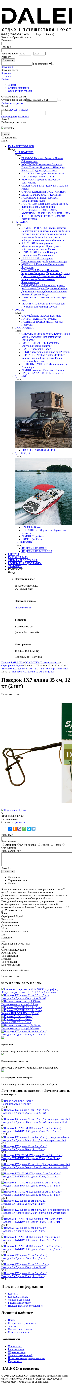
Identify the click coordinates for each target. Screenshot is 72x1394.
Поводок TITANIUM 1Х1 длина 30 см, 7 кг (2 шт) (29, 1240)
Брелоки (38, 215)
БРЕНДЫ (13, 554)
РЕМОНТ (27, 536)
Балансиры (27, 237)
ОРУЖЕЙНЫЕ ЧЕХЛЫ (35, 315)
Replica (25, 358)
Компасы (52, 197)
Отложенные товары (20, 90)
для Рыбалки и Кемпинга (46, 194)
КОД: (4, 816)
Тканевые (55, 315)
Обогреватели (29, 161)
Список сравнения (18, 87)
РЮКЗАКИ (28, 179)
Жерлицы (55, 231)
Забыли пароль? (19, 109)
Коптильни (44, 164)
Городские (41, 179)
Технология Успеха (50, 297)
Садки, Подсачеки (47, 288)
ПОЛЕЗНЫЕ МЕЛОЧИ (34, 364)
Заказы (12, 84)
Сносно (45, 844)
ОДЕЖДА (27, 333)
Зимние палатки (56, 228)
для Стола (52, 203)
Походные (41, 173)
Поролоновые (29, 255)
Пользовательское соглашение (25, 1305)
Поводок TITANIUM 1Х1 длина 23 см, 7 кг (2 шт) (29, 1131)
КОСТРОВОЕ (29, 164)
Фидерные (27, 267)
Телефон (6, 46)
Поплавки (52, 270)
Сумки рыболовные (55, 291)
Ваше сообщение (11, 850)
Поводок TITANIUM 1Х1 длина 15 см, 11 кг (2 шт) (30, 1194)
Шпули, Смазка (47, 249)
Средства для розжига (44, 170)
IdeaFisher (59, 355)
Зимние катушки (56, 234)
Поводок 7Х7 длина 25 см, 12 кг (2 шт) (23, 1267)
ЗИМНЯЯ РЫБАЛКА (34, 228)
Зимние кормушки (42, 240)
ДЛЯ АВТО (21, 376)
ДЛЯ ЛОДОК (22, 453)
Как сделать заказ (18, 1296)
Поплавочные (56, 264)
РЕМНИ (26, 370)
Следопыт (27, 361)
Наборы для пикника (43, 206)
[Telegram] (33, 829)
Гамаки (40, 185)
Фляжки (26, 206)
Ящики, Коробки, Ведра (35, 294)
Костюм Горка (61, 333)
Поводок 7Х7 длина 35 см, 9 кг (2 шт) (23, 1258)
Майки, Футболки (31, 336)
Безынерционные (45, 243)
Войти (5, 103)
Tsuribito (34, 358)
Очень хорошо (28, 844)
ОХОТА (19, 309)
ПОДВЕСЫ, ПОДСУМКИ (36, 321)
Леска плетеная (46, 279)
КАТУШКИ (28, 243)
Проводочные (53, 246)
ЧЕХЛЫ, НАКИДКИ (33, 450)
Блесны (41, 252)
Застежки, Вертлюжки (47, 273)
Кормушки (27, 273)
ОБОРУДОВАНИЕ (32, 285)
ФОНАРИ (27, 215)
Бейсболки (27, 345)
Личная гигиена (57, 364)
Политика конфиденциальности (26, 1358)
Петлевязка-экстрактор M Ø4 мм (20, 1028)
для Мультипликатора (54, 261)
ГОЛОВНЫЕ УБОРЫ (33, 342)
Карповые (41, 264)
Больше (59, 240)
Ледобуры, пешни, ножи (35, 231)
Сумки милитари (56, 191)
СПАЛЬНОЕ (28, 185)
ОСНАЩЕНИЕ (30, 530)
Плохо (57, 844)
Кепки (38, 345)
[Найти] (53, 64)
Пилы (58, 212)
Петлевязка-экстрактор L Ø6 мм (19, 1004)
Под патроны (49, 318)
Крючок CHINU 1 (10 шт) (16, 1022)
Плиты (58, 158)
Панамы (47, 345)
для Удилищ (40, 306)
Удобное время (9, 53)
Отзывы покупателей (20, 1355)
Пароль (5, 109)
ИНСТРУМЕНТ (30, 209)
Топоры (40, 212)
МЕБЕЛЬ (26, 194)
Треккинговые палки (33, 200)
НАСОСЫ (27, 527)
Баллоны (38, 158)
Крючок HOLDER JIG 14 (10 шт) (20, 1013)
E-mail (4, 106)
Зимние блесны (43, 237)
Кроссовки (36, 348)
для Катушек (52, 303)
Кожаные (36, 370)
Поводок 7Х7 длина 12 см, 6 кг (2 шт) (23, 1230)
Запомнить (11, 137)
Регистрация (16, 103)
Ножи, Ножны (48, 209)
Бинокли (42, 197)
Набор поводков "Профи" (16, 1103)
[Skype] (29, 829)
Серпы (66, 212)
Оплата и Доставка (19, 1299)
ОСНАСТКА (29, 270)
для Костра (39, 203)
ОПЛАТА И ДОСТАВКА (23, 560)
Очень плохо (8, 847)
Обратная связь (16, 1352)
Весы (46, 285)
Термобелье (28, 339)
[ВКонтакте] (10, 829)
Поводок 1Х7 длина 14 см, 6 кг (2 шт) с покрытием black (33, 1140)
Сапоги (47, 348)
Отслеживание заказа (13, 99)
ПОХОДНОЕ (29, 197)
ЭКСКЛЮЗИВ (23, 542)
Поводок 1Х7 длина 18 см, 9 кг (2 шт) (23, 1034)
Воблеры (51, 252)
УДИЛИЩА (28, 264)
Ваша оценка (8, 841)
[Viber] (19, 829)
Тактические (28, 182)
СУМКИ (26, 191)
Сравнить (19, 822)
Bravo (37, 527)
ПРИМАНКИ (29, 252)
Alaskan (40, 355)
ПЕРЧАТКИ (28, 355)
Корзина (6, 73)
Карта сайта (15, 1361)
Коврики (50, 185)
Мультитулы (28, 212)
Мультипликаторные (33, 246)
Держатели (46, 530)
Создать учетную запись (15, 116)
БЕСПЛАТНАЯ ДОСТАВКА (25, 563)
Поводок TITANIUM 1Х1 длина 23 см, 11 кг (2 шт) (30, 1249)
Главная (5, 662)
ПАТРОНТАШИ (31, 318)
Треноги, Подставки (40, 167)
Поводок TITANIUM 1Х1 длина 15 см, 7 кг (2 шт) (29, 1176)
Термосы (63, 203)
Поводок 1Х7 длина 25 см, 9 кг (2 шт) (23, 1203)
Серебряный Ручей (51, 358)
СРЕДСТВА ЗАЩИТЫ (34, 373)
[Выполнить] (59, 100)
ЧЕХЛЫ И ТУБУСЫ (33, 303)
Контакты (13, 1293)
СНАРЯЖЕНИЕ (24, 152)
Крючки (41, 270)
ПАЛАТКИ (28, 173)
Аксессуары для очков (42, 352)
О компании (15, 1346)
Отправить (8, 60)
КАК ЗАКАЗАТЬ (18, 557)
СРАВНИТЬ (15, 566)
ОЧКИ (25, 352)
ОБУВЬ (25, 348)
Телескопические (31, 261)
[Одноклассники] (15, 829)
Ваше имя (7, 40)
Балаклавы (52, 342)
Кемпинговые (55, 173)
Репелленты (55, 373)
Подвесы (57, 321)
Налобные (59, 215)
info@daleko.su (23, 607)
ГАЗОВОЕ (27, 158)
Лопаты (50, 212)
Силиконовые (45, 255)
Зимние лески (37, 234)
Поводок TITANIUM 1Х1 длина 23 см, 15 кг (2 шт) (30, 1158)
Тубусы (52, 306)
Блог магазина (16, 1349)
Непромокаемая (51, 336)
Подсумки (27, 324)
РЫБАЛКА (21, 221)
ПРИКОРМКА (30, 297)
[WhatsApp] (24, 829)
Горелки (49, 158)
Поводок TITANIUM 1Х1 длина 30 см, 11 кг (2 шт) (30, 1185)
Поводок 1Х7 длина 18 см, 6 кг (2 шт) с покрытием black (33, 1212)
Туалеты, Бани (46, 176)
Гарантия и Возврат (19, 1302)
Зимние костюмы (43, 333)
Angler (49, 355)
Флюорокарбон (30, 282)
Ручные (48, 215)
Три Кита (38, 361)
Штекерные (46, 258)
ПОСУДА (27, 203)
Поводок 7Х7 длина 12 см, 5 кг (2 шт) (23, 1276)
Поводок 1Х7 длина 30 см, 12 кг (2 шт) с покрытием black (34, 1122)
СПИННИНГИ (30, 258)
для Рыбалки (62, 352)
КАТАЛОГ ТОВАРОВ (21, 146)
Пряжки (59, 370)
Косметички (38, 191)
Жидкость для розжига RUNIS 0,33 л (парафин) (28, 992)
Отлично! (10, 844)
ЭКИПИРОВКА (24, 327)
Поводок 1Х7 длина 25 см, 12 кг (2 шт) (23, 998)
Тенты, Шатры (29, 176)
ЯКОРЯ (25, 539)
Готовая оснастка (48, 276)
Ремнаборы (27, 367)
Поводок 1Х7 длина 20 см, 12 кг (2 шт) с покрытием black (34, 1167)
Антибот (6, 56)
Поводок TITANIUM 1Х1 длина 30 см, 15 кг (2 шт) (30, 1221)
